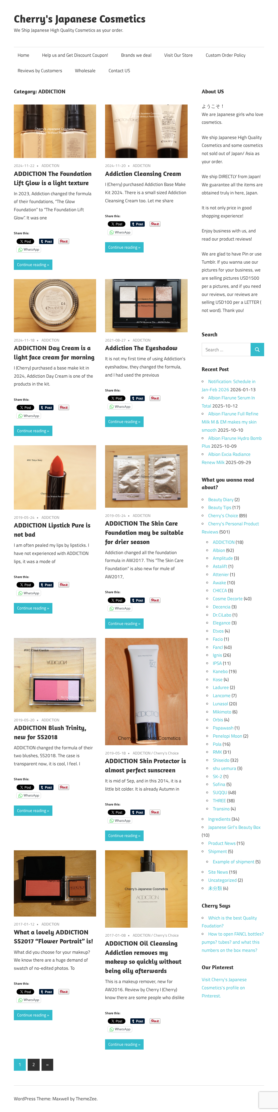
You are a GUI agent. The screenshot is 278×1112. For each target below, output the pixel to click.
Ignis (217, 655)
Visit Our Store (178, 55)
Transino (221, 808)
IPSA (217, 663)
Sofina (219, 784)
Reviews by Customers (40, 70)
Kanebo (220, 671)
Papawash (223, 727)
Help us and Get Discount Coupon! (75, 55)
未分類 (215, 888)
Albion (219, 550)
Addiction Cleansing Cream (143, 173)
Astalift (220, 566)
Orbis (218, 719)
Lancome (221, 695)
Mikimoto (222, 711)
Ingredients (219, 819)
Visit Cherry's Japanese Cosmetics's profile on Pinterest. (224, 987)
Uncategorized (222, 880)
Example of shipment (233, 861)
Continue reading (31, 264)
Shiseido (221, 760)
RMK (217, 752)
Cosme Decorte (228, 598)
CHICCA (220, 590)
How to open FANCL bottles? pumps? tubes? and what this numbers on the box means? (233, 942)
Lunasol (220, 703)
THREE (219, 800)
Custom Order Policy (225, 55)
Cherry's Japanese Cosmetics (80, 18)
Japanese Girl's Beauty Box (234, 827)
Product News (222, 843)
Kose (218, 679)
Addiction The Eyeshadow (141, 348)
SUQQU (220, 792)
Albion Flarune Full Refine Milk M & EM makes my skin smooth (230, 422)
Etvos (218, 630)
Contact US (119, 70)
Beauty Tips (219, 507)
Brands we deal (136, 55)
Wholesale (85, 70)
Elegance (221, 622)
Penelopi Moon (227, 736)
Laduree (221, 687)
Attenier (221, 574)
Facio (218, 639)
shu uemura (224, 768)
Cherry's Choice (166, 753)
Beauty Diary (220, 499)
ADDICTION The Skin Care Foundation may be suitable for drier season (144, 532)
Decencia (221, 606)
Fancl (218, 647)
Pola (217, 744)
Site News (218, 872)
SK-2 (217, 776)
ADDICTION (50, 165)
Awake (219, 582)
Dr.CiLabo (222, 614)
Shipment (217, 851)
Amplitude (223, 558)
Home (23, 55)
